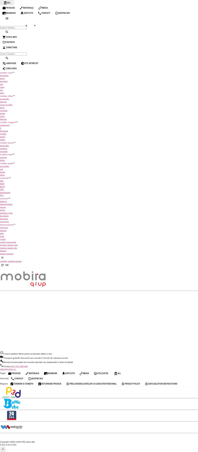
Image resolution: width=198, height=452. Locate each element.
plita (2, 233)
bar (1, 84)
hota (2, 236)
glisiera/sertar (6, 204)
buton (2, 210)
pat (1, 169)
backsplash (5, 192)
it (0, 128)
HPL (2, 189)
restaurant (4, 125)
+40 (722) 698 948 (19, 366)
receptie (3, 110)
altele (2, 140)
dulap (2, 113)
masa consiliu (6, 105)
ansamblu (4, 99)
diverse (3, 119)
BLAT (2, 187)
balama (3, 201)
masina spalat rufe (8, 248)
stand (2, 137)
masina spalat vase (9, 245)
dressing (4, 219)
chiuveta (4, 228)
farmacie (4, 131)
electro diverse (6, 254)
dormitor (4, 81)
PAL (2, 181)
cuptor (3, 239)
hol (1, 90)
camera (3, 157)
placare (3, 102)
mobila (3, 134)
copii (2, 87)
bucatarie (4, 75)
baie (2, 93)
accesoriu (4, 222)
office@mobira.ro (8, 369)
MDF (2, 184)
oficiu (2, 116)
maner (3, 207)
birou (2, 108)
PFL (2, 195)
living (2, 78)
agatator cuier (6, 213)
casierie (3, 148)
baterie (3, 230)
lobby (2, 160)
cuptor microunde (8, 242)
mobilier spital (6, 261)
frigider (3, 251)
